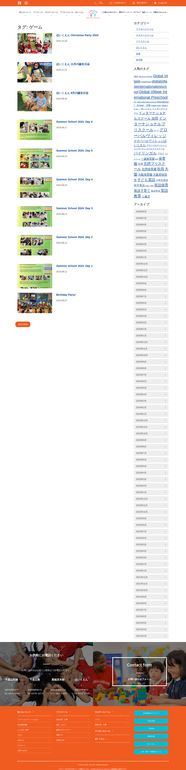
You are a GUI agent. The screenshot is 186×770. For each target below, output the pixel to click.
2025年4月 (141, 316)
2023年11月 (141, 427)
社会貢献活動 (22, 725)
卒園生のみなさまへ (160, 12)
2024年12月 (142, 342)
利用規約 (114, 769)
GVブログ (137, 12)
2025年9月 (141, 283)
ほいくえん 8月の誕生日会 (72, 92)
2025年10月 (142, 277)
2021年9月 (141, 597)
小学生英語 (162, 180)
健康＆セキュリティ (63, 730)
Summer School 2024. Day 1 (74, 265)
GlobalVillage (146, 82)
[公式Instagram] (26, 3)
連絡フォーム (147, 12)
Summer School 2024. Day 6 (74, 121)
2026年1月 (141, 257)
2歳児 (136, 77)
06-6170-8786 (82, 693)
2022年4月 (141, 551)
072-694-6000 (59, 693)
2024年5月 (141, 388)
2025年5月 (141, 309)
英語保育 (161, 185)
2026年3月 (141, 244)
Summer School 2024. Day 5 (74, 150)
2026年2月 (141, 251)
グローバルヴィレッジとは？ (28, 719)
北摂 (140, 164)
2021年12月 (142, 577)
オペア (156, 131)
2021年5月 (141, 623)
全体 (138, 54)
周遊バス (59, 735)
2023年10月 (142, 433)
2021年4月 (141, 629)
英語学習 (155, 191)
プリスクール (38, 12)
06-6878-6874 (36, 693)
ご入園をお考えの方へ (109, 12)
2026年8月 (141, 211)
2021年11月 (141, 584)
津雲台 (147, 186)
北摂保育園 (149, 169)
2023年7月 (141, 453)
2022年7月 (141, 531)
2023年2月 (141, 486)
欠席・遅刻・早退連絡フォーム (151, 751)
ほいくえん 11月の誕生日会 (73, 64)
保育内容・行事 (62, 719)
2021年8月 (141, 603)
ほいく (138, 109)
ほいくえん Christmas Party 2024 (77, 35)
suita (159, 105)
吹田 (160, 169)
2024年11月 (141, 349)
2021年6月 (141, 616)
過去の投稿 (23, 324)
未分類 (139, 60)
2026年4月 (141, 238)
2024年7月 (141, 375)
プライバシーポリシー (103, 769)
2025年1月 (141, 335)
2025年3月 (141, 322)
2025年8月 (141, 290)
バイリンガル (145, 153)
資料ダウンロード (125, 12)
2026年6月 (141, 224)
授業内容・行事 (100, 725)
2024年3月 (141, 401)
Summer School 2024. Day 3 (74, 208)
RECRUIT (140, 3)
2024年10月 (142, 355)
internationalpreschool (146, 102)
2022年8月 (141, 525)
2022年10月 (142, 512)
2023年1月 (141, 492)
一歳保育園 (148, 158)
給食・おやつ (61, 725)
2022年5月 (141, 544)
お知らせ (20, 740)
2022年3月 (141, 557)
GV (135, 102)
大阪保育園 (145, 174)
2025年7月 (141, 296)
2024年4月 (141, 394)
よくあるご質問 (23, 730)
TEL (98, 3)
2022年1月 (141, 571)
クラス (97, 719)
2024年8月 (141, 368)
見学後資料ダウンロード (151, 713)
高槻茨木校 (151, 736)
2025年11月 (141, 270)
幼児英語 (139, 185)
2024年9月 (141, 362)
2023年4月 (141, 473)
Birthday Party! (66, 294)
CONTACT (117, 3)
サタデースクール (51, 12)
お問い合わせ (22, 751)
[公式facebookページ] (19, 3)
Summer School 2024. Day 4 (74, 179)
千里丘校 (151, 728)
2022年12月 (142, 499)
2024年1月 (141, 414)
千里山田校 (151, 721)
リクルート (21, 745)
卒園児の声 (60, 740)
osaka (153, 105)
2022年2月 (141, 564)
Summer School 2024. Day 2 (74, 237)
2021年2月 (141, 636)
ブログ (160, 153)
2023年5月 (141, 466)
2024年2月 (141, 407)
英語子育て (142, 190)
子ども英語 (146, 180)
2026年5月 (141, 231)
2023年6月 (141, 460)
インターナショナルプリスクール (150, 124)
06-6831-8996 (12, 693)
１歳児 (146, 196)
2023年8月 (141, 446)
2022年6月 (141, 538)
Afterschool (142, 76)
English (160, 3)
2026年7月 (141, 218)
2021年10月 (142, 590)
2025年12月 (142, 264)
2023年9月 (141, 440)
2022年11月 (141, 505)
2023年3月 (141, 479)
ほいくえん (79, 12)
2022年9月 (141, 518)
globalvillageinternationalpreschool (150, 86)
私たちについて (25, 12)
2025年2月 (141, 329)
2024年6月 (141, 381)
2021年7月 (141, 610)
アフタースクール (66, 12)
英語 (152, 186)
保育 (156, 159)
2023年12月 (142, 420)
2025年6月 (141, 303)
